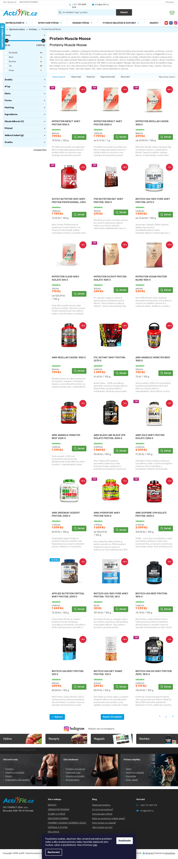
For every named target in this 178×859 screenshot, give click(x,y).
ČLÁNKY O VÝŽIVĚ (56, 814)
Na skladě (25, 52)
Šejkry (129, 769)
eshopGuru (170, 853)
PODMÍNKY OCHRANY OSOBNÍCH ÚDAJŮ (67, 823)
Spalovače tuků (73, 772)
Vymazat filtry (40, 150)
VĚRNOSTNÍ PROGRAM (58, 809)
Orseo (25, 70)
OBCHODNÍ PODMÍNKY (29, 2)
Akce (25, 57)
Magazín (99, 738)
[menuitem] (50, 22)
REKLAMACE (53, 832)
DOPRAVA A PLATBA (58, 827)
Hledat (124, 12)
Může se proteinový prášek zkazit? (108, 818)
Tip (25, 66)
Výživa (7, 738)
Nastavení (54, 852)
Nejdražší (91, 77)
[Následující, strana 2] (166, 717)
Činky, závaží (132, 780)
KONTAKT (52, 805)
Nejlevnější (76, 77)
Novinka (25, 61)
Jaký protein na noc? (102, 827)
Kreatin (8, 776)
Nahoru (59, 717)
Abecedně (125, 77)
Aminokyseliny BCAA (102, 814)
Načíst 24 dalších (112, 717)
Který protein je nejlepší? (104, 823)
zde (95, 845)
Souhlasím (124, 840)
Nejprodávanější (108, 77)
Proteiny (9, 769)
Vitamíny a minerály (14, 772)
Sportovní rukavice (135, 772)
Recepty (54, 738)
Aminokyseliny (73, 780)
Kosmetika (131, 776)
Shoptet (149, 853)
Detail (81, 137)
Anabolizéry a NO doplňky (17, 780)
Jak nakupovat (9, 2)
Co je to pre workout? (102, 809)
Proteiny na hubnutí (75, 769)
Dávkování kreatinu (101, 805)
